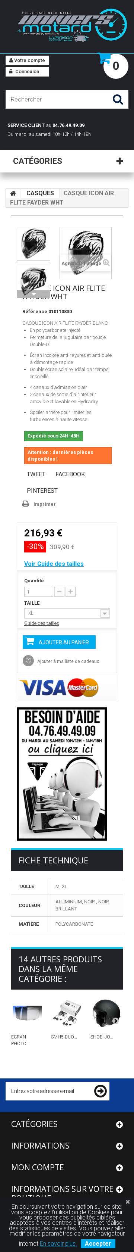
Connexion (26, 71)
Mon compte (37, 1167)
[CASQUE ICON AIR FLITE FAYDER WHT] (33, 244)
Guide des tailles (41, 623)
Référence (34, 311)
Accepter (98, 1243)
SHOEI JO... (101, 1037)
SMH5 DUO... (64, 1037)
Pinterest (42, 490)
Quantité (34, 580)
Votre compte (29, 60)
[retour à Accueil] (13, 193)
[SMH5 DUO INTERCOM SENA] (67, 1013)
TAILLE (32, 603)
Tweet (36, 474)
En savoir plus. (58, 1243)
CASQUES (40, 193)
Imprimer (45, 504)
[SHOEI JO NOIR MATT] (106, 1013)
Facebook (70, 474)
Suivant (33, 294)
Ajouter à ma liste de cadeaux (67, 661)
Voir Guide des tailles (54, 563)
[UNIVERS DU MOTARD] (67, 26)
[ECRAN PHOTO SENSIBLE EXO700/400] (27, 1013)
